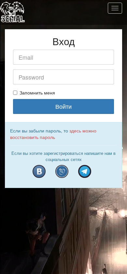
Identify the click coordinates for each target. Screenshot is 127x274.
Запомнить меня (37, 92)
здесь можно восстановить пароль (53, 133)
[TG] (84, 171)
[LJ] (61, 171)
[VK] (39, 171)
